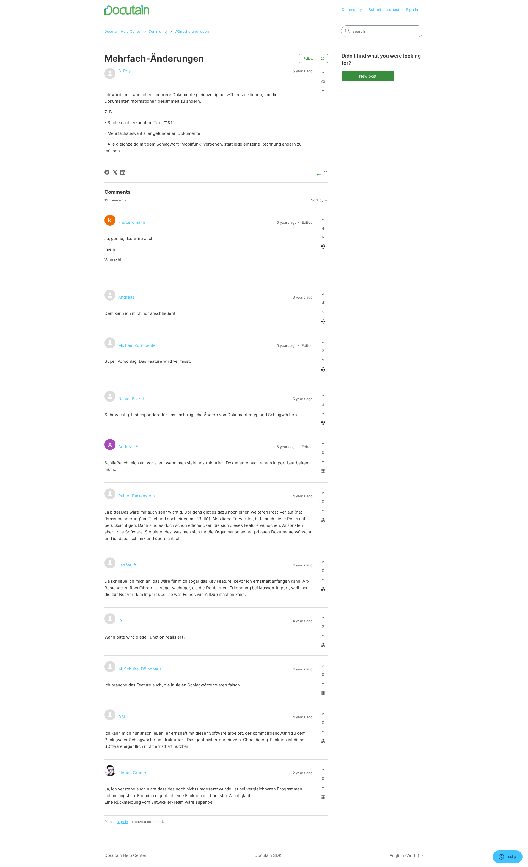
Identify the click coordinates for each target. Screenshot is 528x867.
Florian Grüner (132, 772)
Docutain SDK (268, 855)
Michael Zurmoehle (137, 345)
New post (367, 76)
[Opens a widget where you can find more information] (507, 857)
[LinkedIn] (122, 172)
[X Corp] (114, 172)
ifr (120, 620)
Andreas (126, 297)
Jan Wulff (127, 565)
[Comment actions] (323, 246)
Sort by (317, 200)
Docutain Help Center (123, 31)
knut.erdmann (131, 222)
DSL (122, 716)
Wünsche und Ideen (192, 31)
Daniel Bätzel (131, 398)
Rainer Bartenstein (136, 495)
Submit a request (384, 9)
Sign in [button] (412, 9)
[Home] (127, 10)
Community (352, 9)
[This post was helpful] (323, 73)
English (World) (405, 855)
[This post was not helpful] (323, 90)
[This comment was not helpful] (323, 237)
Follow (308, 58)
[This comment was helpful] (323, 219)
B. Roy (124, 70)
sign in (122, 821)
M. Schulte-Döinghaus (140, 669)
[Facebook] (107, 172)
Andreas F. (128, 446)
